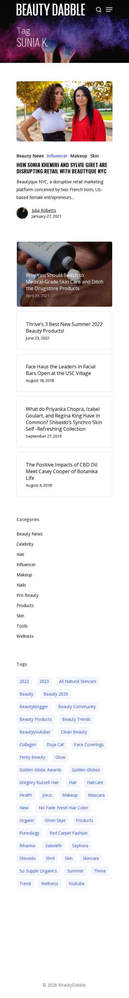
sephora (80, 845)
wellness (49, 883)
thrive (100, 871)
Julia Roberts (44, 210)
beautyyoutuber (35, 732)
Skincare (91, 858)
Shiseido (28, 858)
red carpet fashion (69, 833)
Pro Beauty (27, 595)
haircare (95, 782)
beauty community (77, 706)
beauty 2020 (56, 694)
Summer (75, 871)
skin (69, 858)
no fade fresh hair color (63, 807)
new (24, 807)
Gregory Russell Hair (39, 782)
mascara (96, 795)
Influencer (57, 156)
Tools (22, 626)
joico (47, 795)
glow (60, 757)
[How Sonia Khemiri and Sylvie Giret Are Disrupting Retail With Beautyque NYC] (64, 111)
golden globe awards (41, 770)
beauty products (36, 719)
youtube (76, 883)
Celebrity (24, 544)
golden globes (86, 770)
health (26, 795)
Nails (21, 585)
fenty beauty (32, 757)
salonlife (53, 845)
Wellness (25, 636)
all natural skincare (78, 681)
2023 (44, 681)
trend (25, 883)
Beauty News (30, 156)
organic (27, 820)
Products (25, 605)
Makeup (78, 156)
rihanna (27, 845)
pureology (29, 833)
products (84, 820)
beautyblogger (34, 706)
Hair (20, 554)
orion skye (55, 820)
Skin (94, 156)
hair (73, 782)
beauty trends (76, 719)
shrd (50, 858)
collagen (28, 744)
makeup (70, 795)
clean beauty (74, 732)
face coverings (89, 744)
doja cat (55, 744)
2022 (24, 681)
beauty (26, 694)
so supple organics (38, 871)
